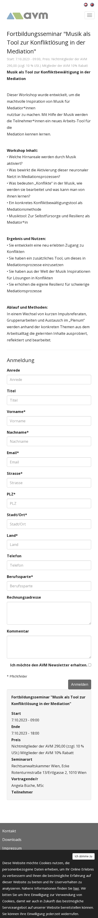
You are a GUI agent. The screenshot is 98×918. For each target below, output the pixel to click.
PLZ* (11, 494)
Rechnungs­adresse (24, 597)
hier (76, 888)
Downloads (11, 839)
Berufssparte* (20, 576)
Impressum (12, 848)
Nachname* (18, 432)
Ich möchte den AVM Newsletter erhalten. (49, 665)
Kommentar (18, 631)
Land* (12, 535)
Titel (11, 390)
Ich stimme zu (83, 856)
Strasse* (15, 473)
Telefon (14, 555)
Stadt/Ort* (17, 514)
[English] (93, 4)
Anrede (13, 370)
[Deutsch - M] (87, 4)
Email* (13, 452)
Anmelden (79, 684)
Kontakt (9, 830)
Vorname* (16, 411)
